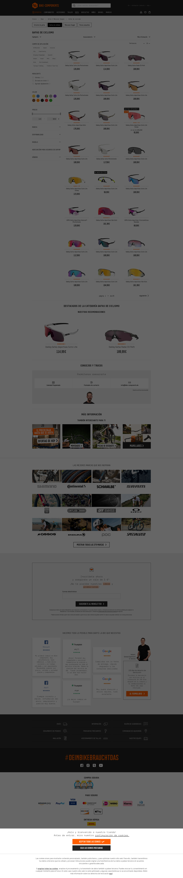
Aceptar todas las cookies (90, 841)
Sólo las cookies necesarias (91, 848)
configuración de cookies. (112, 835)
